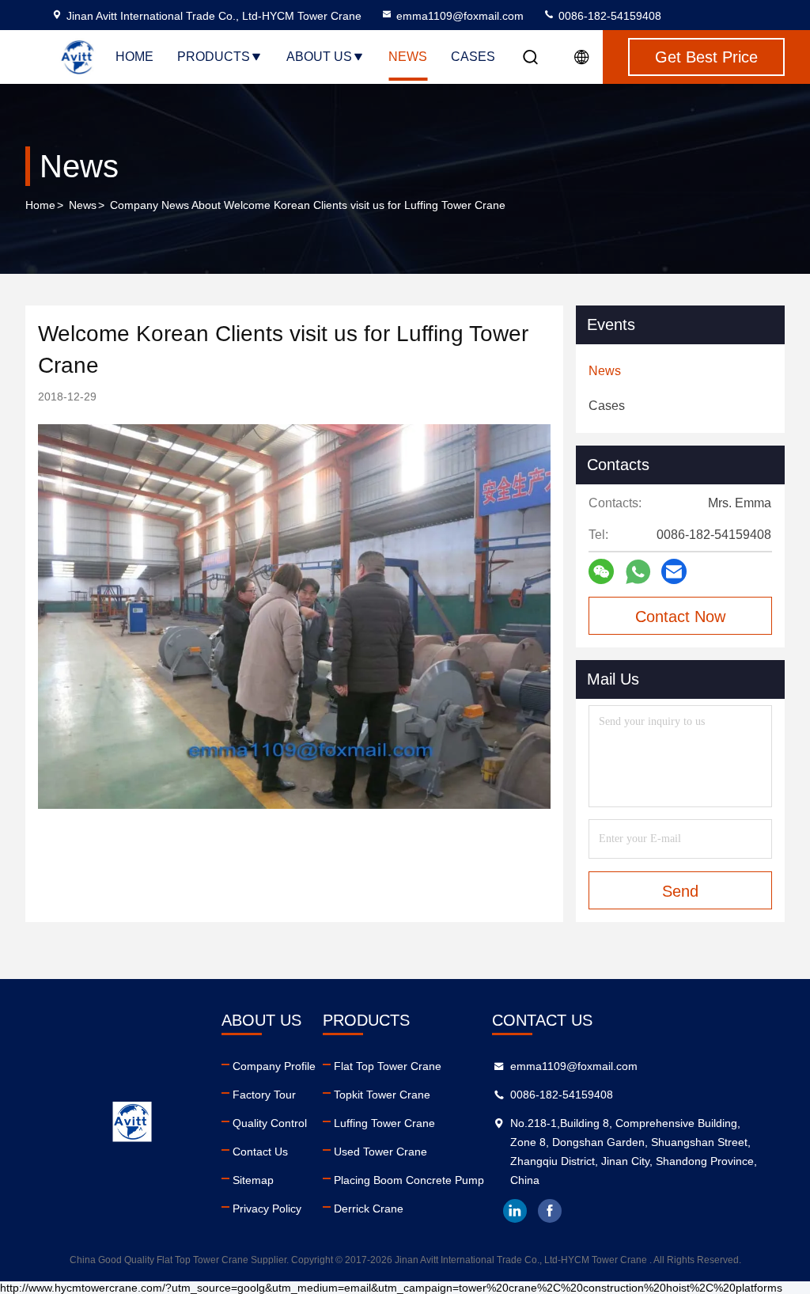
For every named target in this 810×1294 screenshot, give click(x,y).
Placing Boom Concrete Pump (409, 1180)
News (407, 56)
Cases (473, 56)
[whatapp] (638, 572)
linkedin (515, 1211)
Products (213, 56)
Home (134, 56)
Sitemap (253, 1180)
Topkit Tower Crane (382, 1094)
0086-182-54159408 (608, 15)
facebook (550, 1211)
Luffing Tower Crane (384, 1123)
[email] (674, 571)
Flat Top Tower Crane (387, 1066)
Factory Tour (264, 1094)
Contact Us (260, 1151)
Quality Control (270, 1123)
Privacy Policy (267, 1208)
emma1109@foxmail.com (460, 15)
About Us (319, 56)
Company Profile (274, 1066)
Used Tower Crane (380, 1151)
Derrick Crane (368, 1208)
